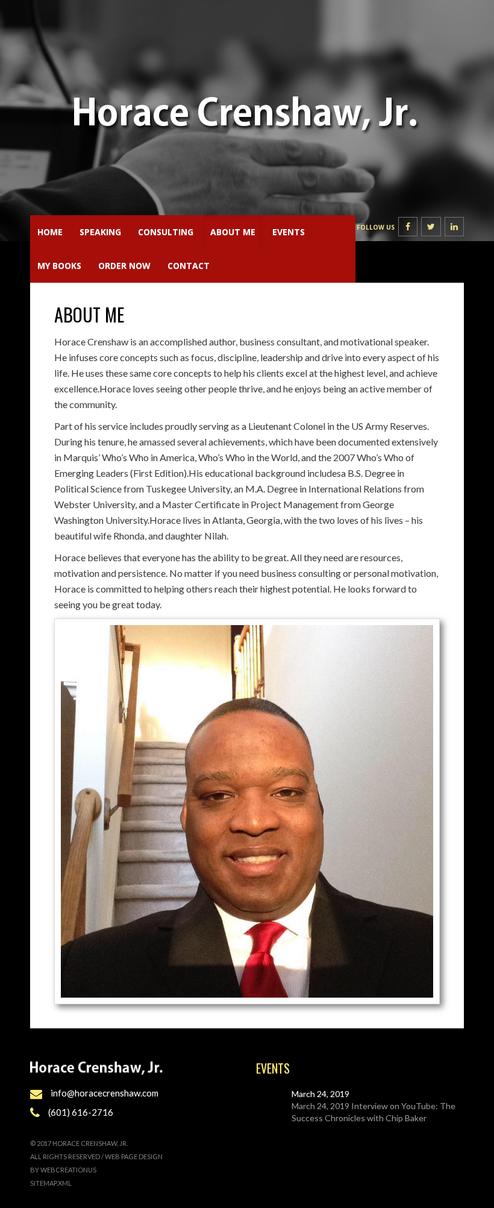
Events (288, 232)
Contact (188, 265)
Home (50, 232)
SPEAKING (100, 232)
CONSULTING (165, 232)
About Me (232, 232)
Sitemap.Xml (51, 1183)
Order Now (124, 265)
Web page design (134, 1156)
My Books (59, 265)
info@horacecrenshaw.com (104, 1092)
